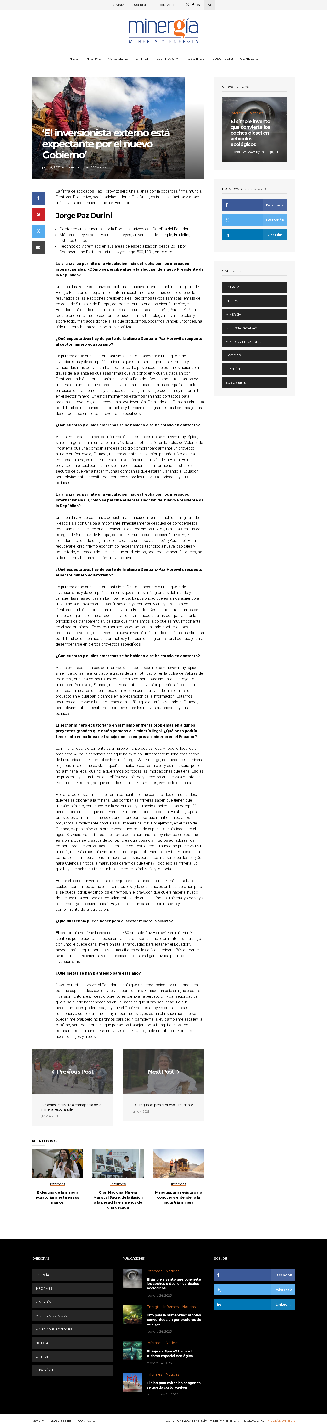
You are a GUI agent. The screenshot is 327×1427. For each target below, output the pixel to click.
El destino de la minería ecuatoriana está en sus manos (57, 1197)
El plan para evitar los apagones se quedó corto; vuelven (174, 1385)
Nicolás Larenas (281, 1420)
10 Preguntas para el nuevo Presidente (162, 1105)
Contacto (167, 5)
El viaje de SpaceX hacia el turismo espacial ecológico (170, 1353)
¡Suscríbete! (141, 5)
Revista (118, 5)
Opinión (142, 58)
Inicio (74, 58)
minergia (72, 167)
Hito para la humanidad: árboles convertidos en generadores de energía (174, 1319)
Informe (93, 58)
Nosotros (194, 58)
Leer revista (167, 58)
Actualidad (118, 58)
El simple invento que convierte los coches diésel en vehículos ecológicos (250, 132)
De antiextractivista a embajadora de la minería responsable (71, 1107)
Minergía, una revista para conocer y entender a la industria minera (178, 1197)
